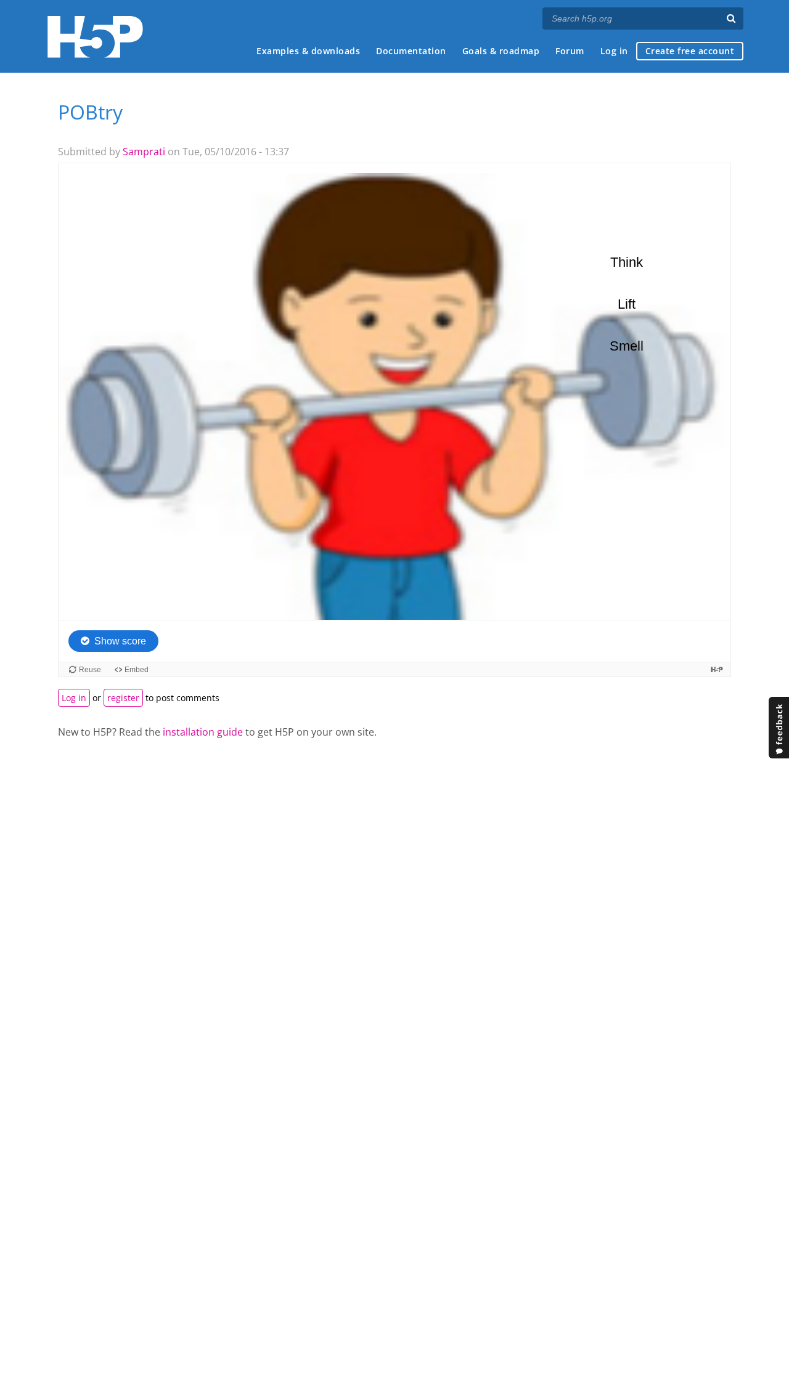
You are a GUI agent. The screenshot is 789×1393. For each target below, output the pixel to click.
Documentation (411, 51)
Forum (569, 51)
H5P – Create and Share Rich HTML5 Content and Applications (95, 36)
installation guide (203, 732)
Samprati (144, 151)
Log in (614, 51)
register (123, 698)
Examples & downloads (308, 51)
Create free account (690, 51)
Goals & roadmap (501, 51)
